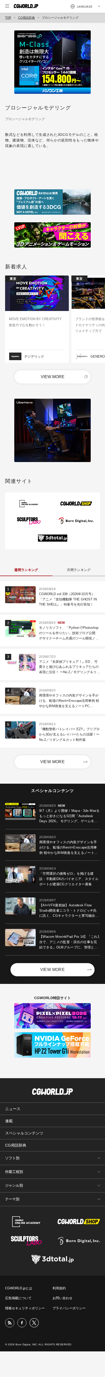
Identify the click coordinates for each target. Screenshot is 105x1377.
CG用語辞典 (26, 18)
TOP (8, 18)
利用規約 (59, 1288)
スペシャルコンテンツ (24, 1133)
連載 (9, 1121)
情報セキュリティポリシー (25, 1308)
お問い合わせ (62, 1298)
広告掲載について (18, 1298)
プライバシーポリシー (69, 1308)
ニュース (12, 1109)
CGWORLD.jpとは (18, 1288)
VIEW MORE (52, 377)
